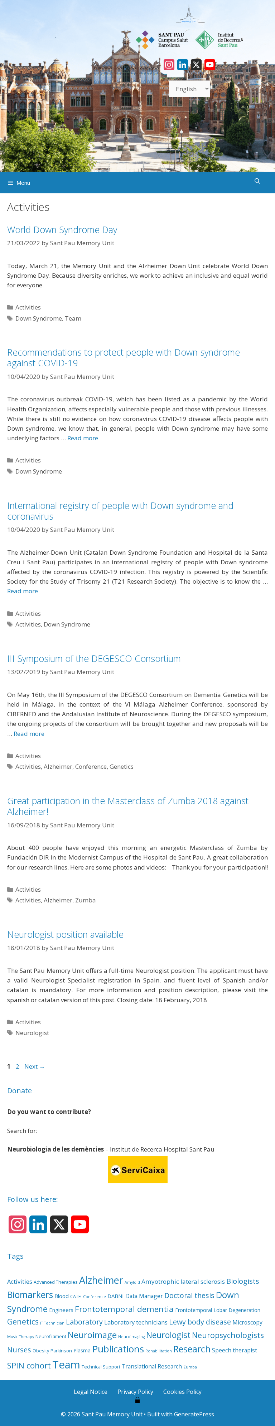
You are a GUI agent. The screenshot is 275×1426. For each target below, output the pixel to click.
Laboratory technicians (136, 1322)
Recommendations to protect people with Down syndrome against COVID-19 (123, 357)
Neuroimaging (131, 1336)
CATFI (76, 1296)
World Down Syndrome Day (62, 229)
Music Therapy (20, 1336)
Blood (61, 1295)
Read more (82, 438)
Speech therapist (234, 1350)
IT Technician (52, 1323)
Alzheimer (58, 766)
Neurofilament (50, 1336)
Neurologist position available (65, 934)
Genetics (122, 766)
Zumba (85, 900)
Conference (91, 766)
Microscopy (247, 1322)
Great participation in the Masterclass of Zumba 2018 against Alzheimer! (128, 805)
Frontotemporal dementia (124, 1308)
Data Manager (144, 1296)
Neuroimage (92, 1335)
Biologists (242, 1281)
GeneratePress (194, 1414)
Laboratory (84, 1322)
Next (34, 1066)
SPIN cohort (29, 1365)
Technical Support (101, 1367)
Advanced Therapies (56, 1282)
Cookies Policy (182, 1392)
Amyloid (132, 1282)
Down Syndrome (38, 318)
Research (192, 1349)
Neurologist (32, 1033)
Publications (118, 1348)
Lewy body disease (200, 1322)
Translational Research (152, 1366)
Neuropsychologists (228, 1335)
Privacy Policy (135, 1392)
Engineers (61, 1309)
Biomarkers (30, 1295)
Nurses (19, 1350)
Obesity (41, 1351)
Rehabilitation (158, 1350)
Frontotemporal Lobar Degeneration (217, 1310)
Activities (28, 307)
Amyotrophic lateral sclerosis (183, 1281)
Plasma (82, 1350)
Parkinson (61, 1351)
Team (73, 318)
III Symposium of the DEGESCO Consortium (94, 658)
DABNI (115, 1295)
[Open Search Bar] (257, 181)
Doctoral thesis (189, 1295)
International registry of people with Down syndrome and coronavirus (120, 510)
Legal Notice (90, 1392)
